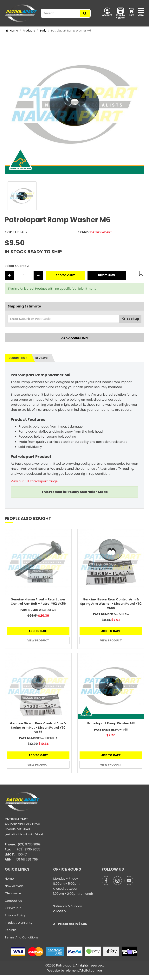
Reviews (41, 358)
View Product (38, 640)
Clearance (13, 893)
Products (29, 30)
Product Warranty (18, 922)
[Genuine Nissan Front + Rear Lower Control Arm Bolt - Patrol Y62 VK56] (38, 562)
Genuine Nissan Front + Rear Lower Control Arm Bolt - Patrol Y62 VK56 (38, 601)
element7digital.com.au (84, 970)
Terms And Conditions (21, 937)
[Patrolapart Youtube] (129, 880)
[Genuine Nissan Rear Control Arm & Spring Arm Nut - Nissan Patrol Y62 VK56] (38, 686)
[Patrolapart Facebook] (106, 880)
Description (18, 358)
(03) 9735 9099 (29, 844)
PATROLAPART (101, 232)
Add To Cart (65, 275)
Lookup (132, 319)
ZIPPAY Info (13, 908)
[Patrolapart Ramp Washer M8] (111, 686)
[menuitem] (131, 13)
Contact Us (13, 900)
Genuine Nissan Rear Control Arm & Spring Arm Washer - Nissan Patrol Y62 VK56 (111, 603)
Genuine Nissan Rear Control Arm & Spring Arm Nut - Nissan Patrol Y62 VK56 (38, 727)
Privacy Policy (15, 915)
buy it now (106, 275)
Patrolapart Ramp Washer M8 (111, 723)
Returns (10, 930)
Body (43, 30)
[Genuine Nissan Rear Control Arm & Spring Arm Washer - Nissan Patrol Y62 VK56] (111, 562)
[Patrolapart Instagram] (117, 880)
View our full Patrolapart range (34, 481)
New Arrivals (14, 886)
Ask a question (74, 338)
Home (13, 30)
